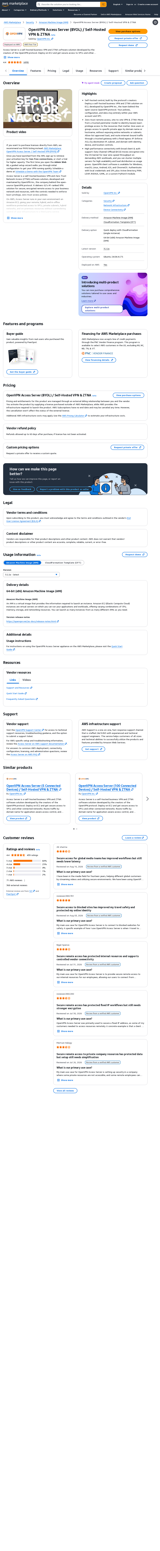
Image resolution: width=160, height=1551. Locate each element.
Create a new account (148, 4)
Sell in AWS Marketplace (111, 14)
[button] (53, 35)
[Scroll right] (144, 70)
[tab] (18, 71)
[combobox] (68, 4)
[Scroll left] (6, 70)
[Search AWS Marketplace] (103, 4)
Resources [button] (73, 10)
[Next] (147, 798)
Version (7, 569)
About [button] (5, 10)
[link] (104, 22)
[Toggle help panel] (155, 22)
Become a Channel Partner (85, 14)
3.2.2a (106, 248)
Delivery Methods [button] (38, 10)
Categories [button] (19, 10)
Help (156, 14)
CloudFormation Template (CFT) (120, 222)
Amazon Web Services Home (137, 14)
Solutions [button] (57, 10)
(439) (26, 62)
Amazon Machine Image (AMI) (118, 217)
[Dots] (73, 828)
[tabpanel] (75, 693)
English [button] (116, 4)
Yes (105, 264)
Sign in (129, 4)
